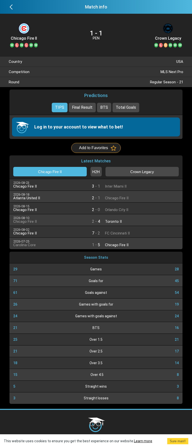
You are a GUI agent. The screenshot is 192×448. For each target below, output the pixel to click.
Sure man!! (178, 441)
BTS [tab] (104, 107)
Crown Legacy (168, 38)
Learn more (143, 441)
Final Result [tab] (82, 107)
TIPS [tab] (59, 107)
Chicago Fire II (24, 38)
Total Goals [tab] (126, 107)
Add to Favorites (93, 148)
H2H (96, 172)
